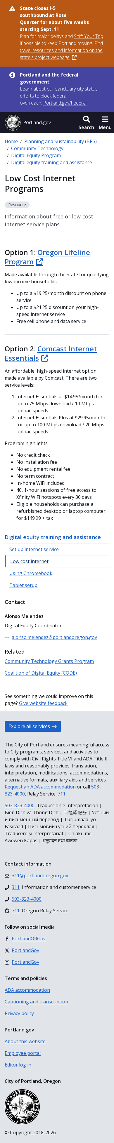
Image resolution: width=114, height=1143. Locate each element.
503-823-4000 (19, 805)
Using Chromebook (30, 573)
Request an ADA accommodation (40, 787)
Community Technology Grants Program (49, 661)
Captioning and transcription (36, 1001)
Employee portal (23, 1053)
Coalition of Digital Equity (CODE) (41, 673)
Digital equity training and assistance (51, 162)
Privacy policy (19, 1013)
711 (61, 794)
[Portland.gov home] (28, 122)
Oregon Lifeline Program (47, 256)
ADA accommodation (27, 990)
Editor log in (18, 1065)
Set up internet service (34, 549)
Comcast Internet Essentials (51, 353)
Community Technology (37, 148)
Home (11, 141)
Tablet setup (23, 585)
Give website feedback (43, 703)
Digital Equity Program (36, 155)
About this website (25, 1041)
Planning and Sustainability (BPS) (60, 141)
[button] (86, 122)
